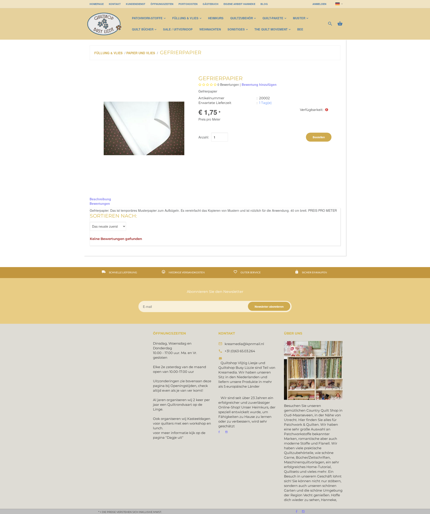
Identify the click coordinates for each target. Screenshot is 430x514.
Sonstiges (236, 29)
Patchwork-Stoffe (147, 18)
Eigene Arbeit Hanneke (239, 4)
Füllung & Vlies (185, 18)
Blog (264, 4)
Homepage (97, 4)
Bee (300, 29)
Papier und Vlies (140, 53)
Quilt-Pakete (272, 18)
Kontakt (115, 4)
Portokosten (188, 4)
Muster (299, 18)
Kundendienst (135, 4)
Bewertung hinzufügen (259, 84)
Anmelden (319, 4)
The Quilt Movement (271, 29)
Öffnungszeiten (161, 4)
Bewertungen (100, 203)
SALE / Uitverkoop (178, 29)
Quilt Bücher (142, 29)
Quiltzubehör (241, 18)
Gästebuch (210, 4)
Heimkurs (216, 18)
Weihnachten (210, 29)
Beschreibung (100, 199)
